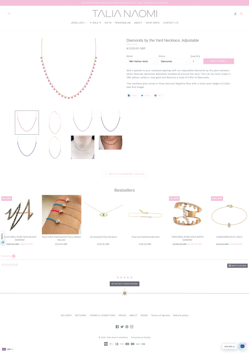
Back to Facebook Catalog (126, 174)
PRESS (122, 315)
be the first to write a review (124, 284)
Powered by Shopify (140, 337)
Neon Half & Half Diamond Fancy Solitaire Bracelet (61, 238)
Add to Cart (20, 243)
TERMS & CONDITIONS (102, 315)
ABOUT (138, 22)
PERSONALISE (123, 22)
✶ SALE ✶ (95, 22)
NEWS (144, 315)
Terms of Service (160, 315)
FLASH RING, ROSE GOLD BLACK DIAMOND (19, 238)
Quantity (195, 56)
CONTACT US (170, 22)
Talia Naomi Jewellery (117, 337)
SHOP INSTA (153, 22)
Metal (129, 56)
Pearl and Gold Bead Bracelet (145, 237)
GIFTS (108, 22)
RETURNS (80, 315)
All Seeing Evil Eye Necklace (103, 237)
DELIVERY (66, 315)
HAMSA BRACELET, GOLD (229, 237)
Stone (161, 56)
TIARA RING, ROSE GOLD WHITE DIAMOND (187, 238)
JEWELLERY (79, 22)
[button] (237, 266)
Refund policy (180, 315)
